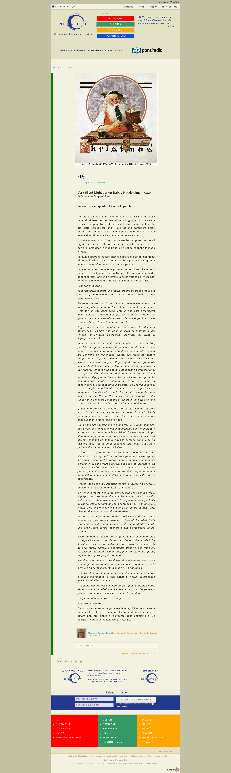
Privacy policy (121, 760)
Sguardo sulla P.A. (153, 737)
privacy (148, 704)
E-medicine (109, 724)
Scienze (60, 733)
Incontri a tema (112, 742)
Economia (147, 720)
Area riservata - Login (65, 6)
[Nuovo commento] (85, 645)
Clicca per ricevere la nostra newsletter (136, 700)
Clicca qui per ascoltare (92, 182)
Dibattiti (147, 733)
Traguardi (109, 737)
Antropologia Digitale (69, 737)
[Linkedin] (76, 661)
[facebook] (71, 661)
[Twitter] (81, 661)
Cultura (67, 67)
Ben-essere (110, 728)
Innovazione (63, 728)
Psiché (107, 733)
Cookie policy (109, 760)
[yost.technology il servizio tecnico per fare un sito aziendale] (173, 771)
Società (146, 728)
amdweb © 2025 (172, 751)
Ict (57, 720)
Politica (146, 724)
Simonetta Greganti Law (99, 633)
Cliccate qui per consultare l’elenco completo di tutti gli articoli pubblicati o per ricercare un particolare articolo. (107, 673)
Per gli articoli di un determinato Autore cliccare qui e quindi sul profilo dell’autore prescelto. (107, 680)
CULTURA (56, 67)
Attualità (147, 742)
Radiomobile (63, 724)
